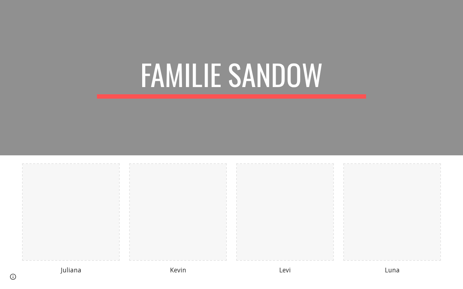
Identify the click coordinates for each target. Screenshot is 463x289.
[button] (13, 277)
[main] (231, 78)
